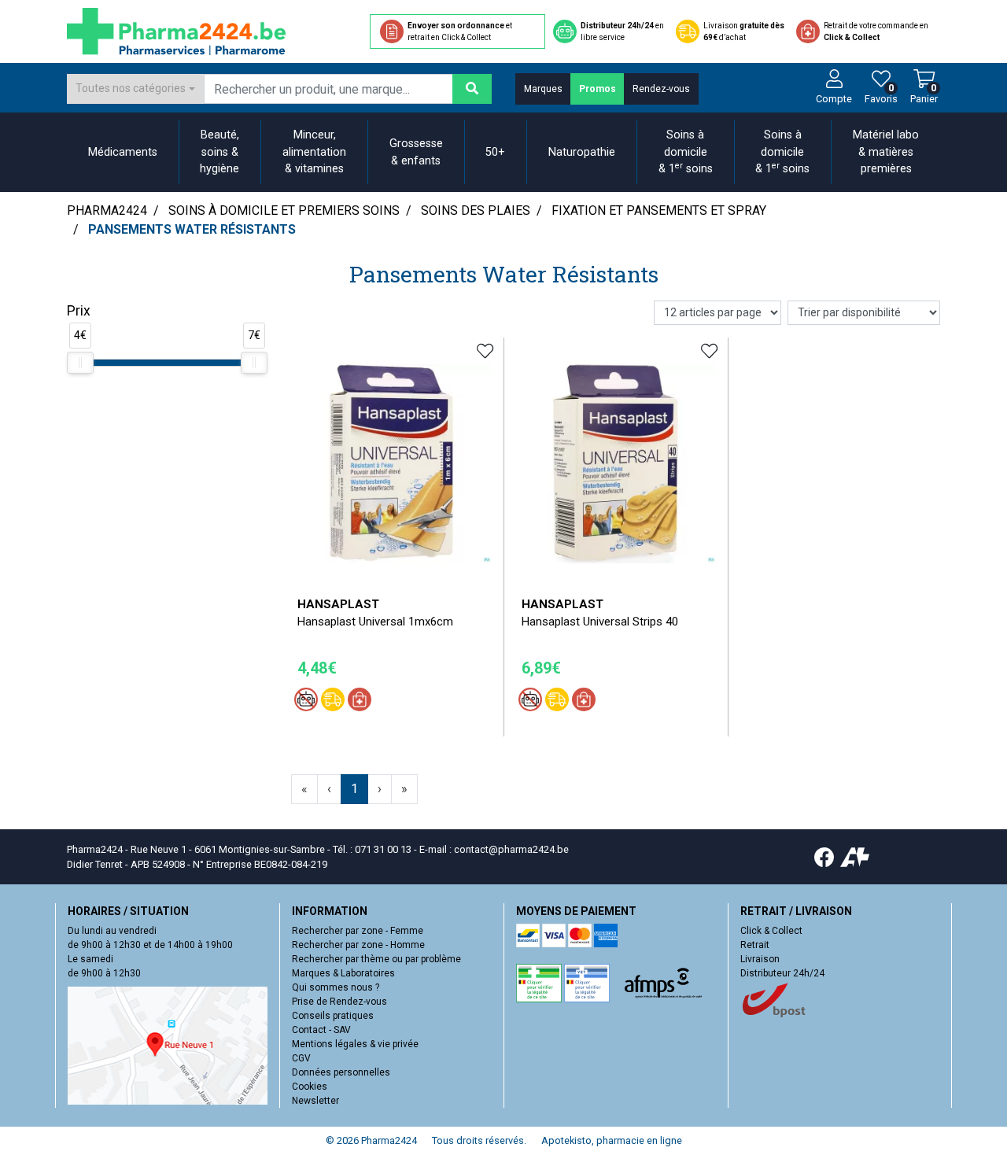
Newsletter (315, 1100)
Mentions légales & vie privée (355, 1044)
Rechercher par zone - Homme (358, 944)
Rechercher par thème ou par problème (376, 959)
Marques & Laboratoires (343, 973)
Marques (543, 88)
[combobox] (135, 89)
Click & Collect (771, 930)
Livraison (760, 959)
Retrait (754, 944)
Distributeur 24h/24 (782, 973)
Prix (78, 311)
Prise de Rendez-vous (339, 1001)
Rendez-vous (661, 88)
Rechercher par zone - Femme (357, 930)
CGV (301, 1058)
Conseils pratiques (333, 1015)
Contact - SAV (321, 1029)
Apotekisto (611, 1140)
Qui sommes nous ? (335, 987)
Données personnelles (341, 1072)
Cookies (309, 1086)
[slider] (80, 363)
